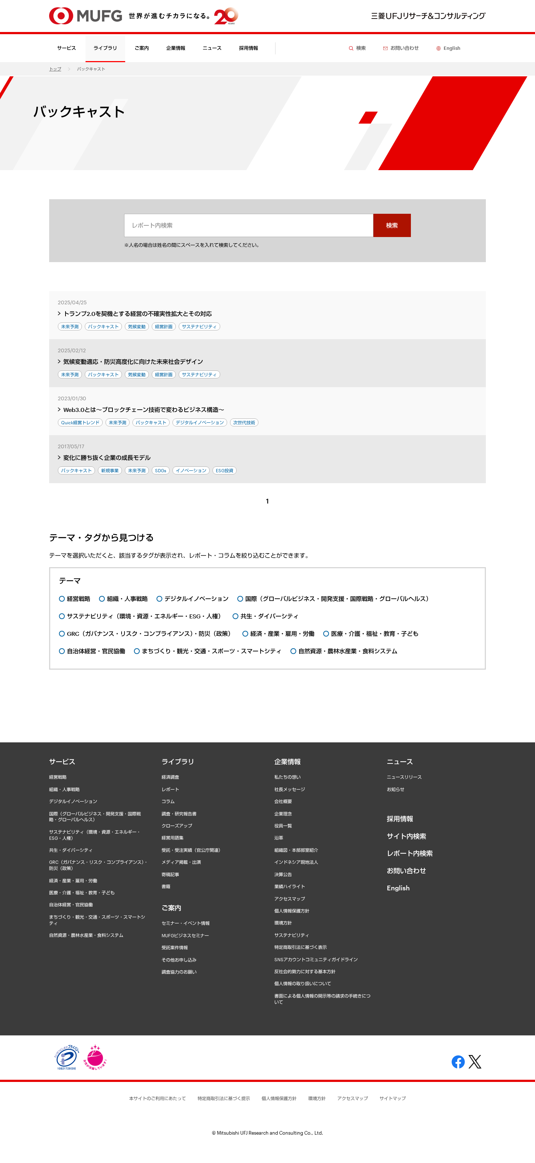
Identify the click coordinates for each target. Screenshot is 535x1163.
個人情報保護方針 (291, 910)
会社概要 (283, 801)
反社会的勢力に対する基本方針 (305, 971)
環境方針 (283, 922)
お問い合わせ (406, 871)
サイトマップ (393, 1098)
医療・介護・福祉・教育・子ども (82, 892)
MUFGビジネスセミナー (185, 935)
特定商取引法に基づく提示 (224, 1098)
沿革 (278, 837)
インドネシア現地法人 (296, 862)
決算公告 (283, 874)
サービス (62, 762)
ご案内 (171, 908)
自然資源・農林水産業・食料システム (86, 935)
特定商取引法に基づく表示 (300, 947)
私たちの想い (287, 776)
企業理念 (283, 813)
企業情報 (287, 762)
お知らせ (395, 789)
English (398, 888)
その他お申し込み (179, 959)
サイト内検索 (406, 836)
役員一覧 (283, 825)
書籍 (166, 886)
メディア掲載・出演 (181, 862)
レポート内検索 (410, 853)
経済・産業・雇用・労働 (73, 880)
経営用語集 (172, 837)
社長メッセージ (289, 789)
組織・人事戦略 (64, 789)
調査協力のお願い (179, 971)
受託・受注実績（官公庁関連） (192, 850)
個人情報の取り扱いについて (302, 983)
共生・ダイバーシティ (71, 850)
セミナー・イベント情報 (186, 923)
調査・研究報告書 (179, 813)
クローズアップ (177, 825)
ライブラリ (178, 762)
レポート (170, 789)
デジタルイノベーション (73, 801)
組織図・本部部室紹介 (296, 850)
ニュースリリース (404, 776)
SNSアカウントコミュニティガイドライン (316, 959)
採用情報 (248, 48)
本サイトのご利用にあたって (157, 1098)
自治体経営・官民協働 (71, 904)
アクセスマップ (289, 898)
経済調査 (170, 776)
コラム (168, 801)
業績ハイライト (289, 886)
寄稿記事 (170, 874)
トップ (55, 69)
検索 (392, 225)
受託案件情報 (175, 947)
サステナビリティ (291, 935)
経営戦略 (58, 776)
